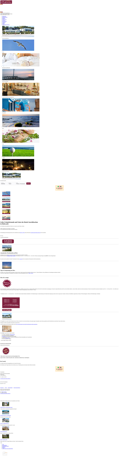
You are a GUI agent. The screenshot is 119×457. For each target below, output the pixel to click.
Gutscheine (4, 22)
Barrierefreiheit (10, 387)
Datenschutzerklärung (17, 387)
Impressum (2, 387)
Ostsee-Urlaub (4, 19)
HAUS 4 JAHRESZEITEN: (4, 423)
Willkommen (4, 16)
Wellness (3, 18)
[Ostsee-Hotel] (5, 413)
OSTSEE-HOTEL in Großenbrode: (5, 415)
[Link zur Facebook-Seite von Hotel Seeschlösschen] (3, 386)
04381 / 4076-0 (22, 232)
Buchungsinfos (4, 21)
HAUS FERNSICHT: (3, 431)
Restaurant (3, 336)
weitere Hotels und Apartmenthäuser (7, 448)
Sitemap (3, 447)
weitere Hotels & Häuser (5, 24)
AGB (3, 444)
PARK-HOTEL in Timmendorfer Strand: (6, 407)
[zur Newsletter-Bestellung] (6, 219)
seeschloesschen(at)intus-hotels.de (35, 232)
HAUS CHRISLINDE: (3, 439)
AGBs (6, 387)
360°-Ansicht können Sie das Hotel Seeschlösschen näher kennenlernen (26, 324)
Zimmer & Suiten (4, 17)
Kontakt (3, 23)
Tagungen (3, 20)
